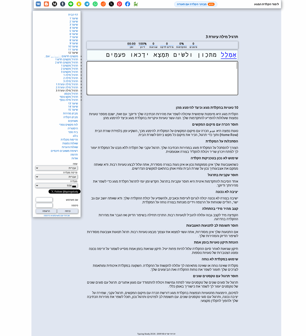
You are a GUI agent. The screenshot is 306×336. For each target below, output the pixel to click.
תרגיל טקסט (71, 93)
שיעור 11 (73, 49)
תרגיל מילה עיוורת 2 (67, 87)
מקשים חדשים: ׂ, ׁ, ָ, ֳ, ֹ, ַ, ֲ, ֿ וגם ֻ (61, 56)
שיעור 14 (73, 106)
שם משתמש (72, 200)
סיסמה (74, 205)
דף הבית (73, 14)
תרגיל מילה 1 (70, 74)
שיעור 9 (74, 43)
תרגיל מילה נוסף (69, 99)
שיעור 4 (74, 27)
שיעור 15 (73, 109)
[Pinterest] (119, 4)
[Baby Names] (135, 4)
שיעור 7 (74, 37)
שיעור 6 (74, 33)
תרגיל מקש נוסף (69, 96)
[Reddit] (103, 4)
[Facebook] (127, 4)
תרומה (74, 154)
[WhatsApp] (95, 4)
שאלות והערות (70, 147)
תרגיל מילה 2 (70, 78)
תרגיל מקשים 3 (69, 71)
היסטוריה (73, 128)
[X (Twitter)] (111, 4)
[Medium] (54, 4)
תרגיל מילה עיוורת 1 (67, 84)
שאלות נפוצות (70, 143)
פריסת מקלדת (70, 172)
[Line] (70, 4)
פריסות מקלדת (69, 139)
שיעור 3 (74, 24)
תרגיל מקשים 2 (69, 68)
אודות (75, 158)
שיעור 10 (73, 46)
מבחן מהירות (70, 113)
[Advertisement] (162, 21)
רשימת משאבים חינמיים (64, 150)
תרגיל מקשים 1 (69, 65)
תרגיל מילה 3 (70, 81)
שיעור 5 (74, 30)
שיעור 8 (74, 40)
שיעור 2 (74, 21)
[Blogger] (46, 4)
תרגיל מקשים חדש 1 (66, 59)
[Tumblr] (62, 4)
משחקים (73, 120)
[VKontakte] (38, 4)
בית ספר (73, 132)
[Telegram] (87, 4)
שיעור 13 (73, 103)
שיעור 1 (74, 18)
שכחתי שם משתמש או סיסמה (57, 215)
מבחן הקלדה (70, 117)
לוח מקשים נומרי (68, 124)
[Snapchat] (78, 4)
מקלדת (73, 181)
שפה (75, 164)
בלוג (75, 135)
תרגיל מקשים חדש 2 (66, 62)
